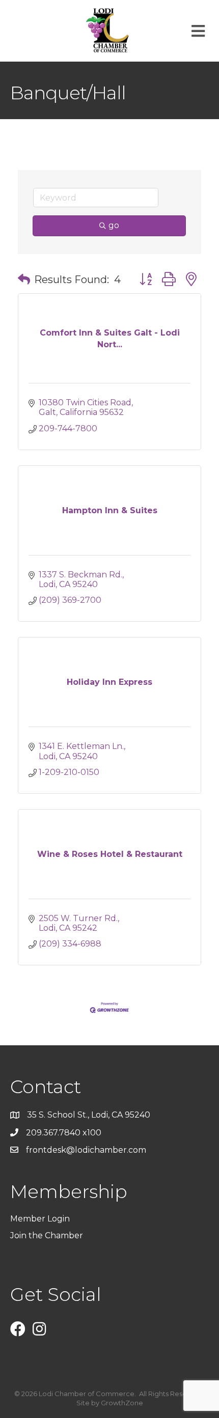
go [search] (113, 225)
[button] (24, 279)
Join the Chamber (47, 1235)
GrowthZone (122, 1403)
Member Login (40, 1219)
